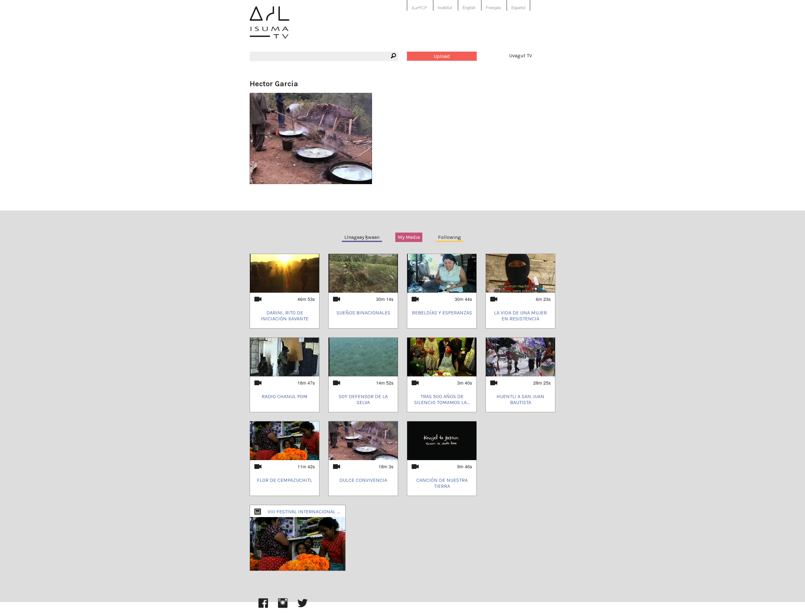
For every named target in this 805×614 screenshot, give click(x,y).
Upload (442, 56)
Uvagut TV (520, 56)
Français (493, 7)
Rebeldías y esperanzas (442, 313)
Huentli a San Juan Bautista (520, 399)
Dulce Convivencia (363, 480)
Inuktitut (445, 7)
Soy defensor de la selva (363, 399)
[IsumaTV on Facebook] (263, 606)
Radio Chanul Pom (285, 396)
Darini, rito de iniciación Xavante (284, 316)
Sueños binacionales (363, 313)
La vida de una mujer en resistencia (520, 316)
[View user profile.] (311, 138)
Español (518, 7)
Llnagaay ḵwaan (362, 237)
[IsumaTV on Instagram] (283, 606)
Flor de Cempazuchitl (284, 480)
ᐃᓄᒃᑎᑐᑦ (419, 7)
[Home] (269, 27)
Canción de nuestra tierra (442, 483)
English (469, 7)
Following (449, 237)
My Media (409, 237)
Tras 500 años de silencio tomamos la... (441, 399)
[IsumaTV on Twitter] (302, 606)
